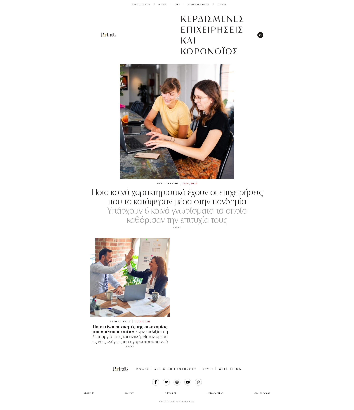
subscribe (170, 393)
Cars (177, 5)
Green (162, 5)
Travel (222, 5)
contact (130, 393)
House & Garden (199, 5)
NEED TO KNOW (141, 5)
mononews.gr (262, 393)
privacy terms (215, 393)
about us (89, 393)
